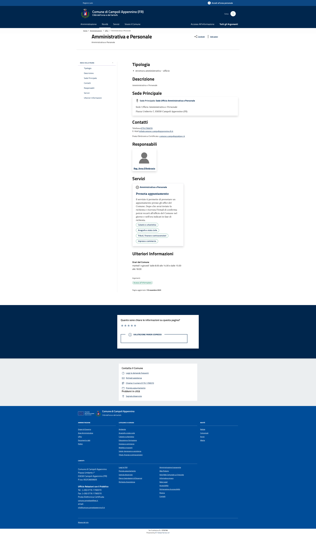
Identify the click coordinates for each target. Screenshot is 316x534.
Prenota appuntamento (127, 471)
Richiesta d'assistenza (127, 482)
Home (85, 30)
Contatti (162, 496)
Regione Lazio (87, 3)
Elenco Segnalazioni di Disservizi (130, 478)
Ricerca (162, 492)
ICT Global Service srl (162, 533)
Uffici (106, 30)
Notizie (202, 429)
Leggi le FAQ (123, 467)
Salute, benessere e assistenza (130, 451)
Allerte (202, 440)
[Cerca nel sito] (233, 13)
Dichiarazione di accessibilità (169, 489)
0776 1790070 (147, 128)
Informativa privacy (166, 478)
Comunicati (204, 433)
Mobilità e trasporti (125, 447)
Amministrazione (96, 30)
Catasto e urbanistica (126, 436)
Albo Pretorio (164, 471)
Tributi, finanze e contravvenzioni (131, 454)
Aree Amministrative (85, 433)
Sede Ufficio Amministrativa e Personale (175, 100)
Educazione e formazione (128, 440)
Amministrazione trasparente (170, 467)
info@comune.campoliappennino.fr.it (156, 131)
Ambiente (122, 429)
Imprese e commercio (126, 444)
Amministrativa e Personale (153, 187)
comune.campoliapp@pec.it (172, 136)
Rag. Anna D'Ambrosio (144, 168)
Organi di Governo (84, 429)
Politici (80, 444)
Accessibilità (163, 485)
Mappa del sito (83, 522)
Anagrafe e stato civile (127, 433)
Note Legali (163, 482)
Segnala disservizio (126, 474)
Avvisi (202, 436)
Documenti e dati (84, 440)
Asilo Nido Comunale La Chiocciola (171, 474)
